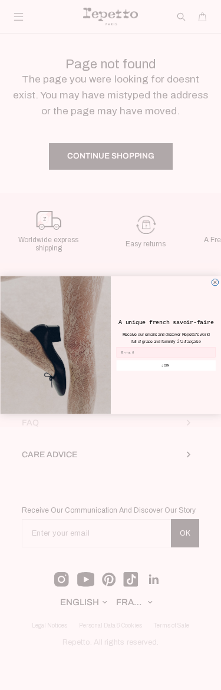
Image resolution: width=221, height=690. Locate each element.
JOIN (165, 365)
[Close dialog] (215, 282)
